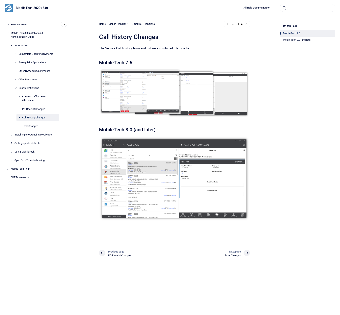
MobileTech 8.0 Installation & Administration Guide (27, 35)
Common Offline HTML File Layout (35, 98)
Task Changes (30, 126)
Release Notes (19, 24)
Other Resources (27, 79)
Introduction (21, 45)
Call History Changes (33, 117)
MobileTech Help (20, 168)
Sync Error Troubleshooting (29, 160)
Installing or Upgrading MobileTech (33, 134)
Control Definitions (28, 87)
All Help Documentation (257, 7)
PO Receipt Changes (33, 109)
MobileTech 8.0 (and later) (297, 39)
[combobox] (307, 8)
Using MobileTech (24, 151)
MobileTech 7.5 (291, 33)
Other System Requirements (34, 70)
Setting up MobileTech (26, 143)
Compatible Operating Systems (35, 53)
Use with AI (237, 24)
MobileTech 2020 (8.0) (32, 8)
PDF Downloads (20, 177)
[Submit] (284, 8)
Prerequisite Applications (32, 62)
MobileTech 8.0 (117, 23)
